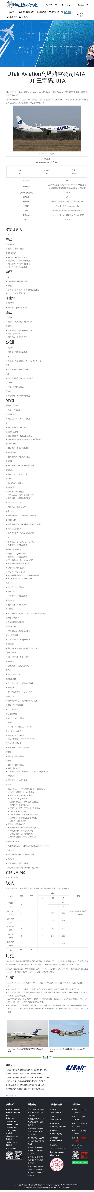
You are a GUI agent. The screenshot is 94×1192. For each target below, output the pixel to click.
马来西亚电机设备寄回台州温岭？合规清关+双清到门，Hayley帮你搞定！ (36, 1170)
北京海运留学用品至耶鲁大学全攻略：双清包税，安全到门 (28, 1077)
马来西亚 (83, 1109)
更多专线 (75, 1138)
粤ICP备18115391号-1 (71, 1185)
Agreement (59, 1152)
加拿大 (77, 1134)
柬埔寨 (77, 1119)
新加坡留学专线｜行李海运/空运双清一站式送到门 (25, 1073)
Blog (51, 1152)
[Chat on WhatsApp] (80, 1163)
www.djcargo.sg (56, 1134)
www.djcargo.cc (56, 1119)
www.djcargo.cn (56, 1112)
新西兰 (74, 1131)
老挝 (83, 1116)
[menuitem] (11, 11)
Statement (54, 1155)
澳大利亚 (84, 1131)
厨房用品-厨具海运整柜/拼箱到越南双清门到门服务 (25, 1085)
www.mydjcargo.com (58, 1126)
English (81, 5)
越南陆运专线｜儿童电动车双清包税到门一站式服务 (25, 1081)
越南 (73, 1116)
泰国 (73, 1123)
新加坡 (74, 1109)
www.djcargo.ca (56, 1141)
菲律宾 (77, 1112)
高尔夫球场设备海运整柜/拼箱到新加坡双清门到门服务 (27, 1070)
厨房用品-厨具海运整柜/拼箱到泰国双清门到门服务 (25, 1088)
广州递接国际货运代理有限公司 (25, 1185)
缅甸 (78, 1126)
